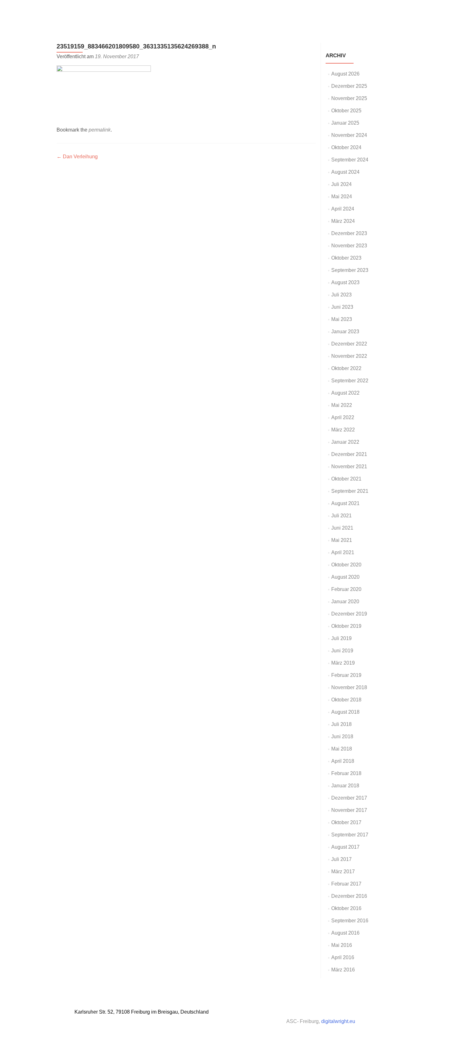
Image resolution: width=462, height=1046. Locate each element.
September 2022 (349, 380)
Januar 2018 (345, 785)
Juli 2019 (341, 638)
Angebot (164, 11)
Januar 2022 (345, 442)
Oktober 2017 (346, 822)
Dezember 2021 (349, 454)
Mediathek (367, 11)
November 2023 (349, 245)
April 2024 (342, 208)
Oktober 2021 (346, 478)
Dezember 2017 (349, 798)
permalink (100, 129)
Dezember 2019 (349, 613)
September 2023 (349, 270)
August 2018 (345, 712)
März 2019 (343, 663)
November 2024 (349, 135)
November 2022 (349, 356)
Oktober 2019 (346, 626)
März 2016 (343, 969)
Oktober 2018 (346, 699)
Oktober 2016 (346, 908)
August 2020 (345, 577)
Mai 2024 (341, 196)
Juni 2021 (342, 528)
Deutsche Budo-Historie (323, 11)
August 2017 (345, 847)
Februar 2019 (346, 675)
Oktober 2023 (346, 258)
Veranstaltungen (238, 11)
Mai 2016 (341, 945)
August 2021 (345, 503)
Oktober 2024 (346, 147)
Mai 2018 (341, 748)
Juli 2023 (341, 294)
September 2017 (349, 834)
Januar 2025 (345, 123)
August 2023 (345, 282)
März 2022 (343, 429)
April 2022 (342, 417)
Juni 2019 (342, 650)
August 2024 (345, 172)
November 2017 (349, 810)
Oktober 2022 (346, 368)
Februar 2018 (346, 773)
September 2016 (349, 920)
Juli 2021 (341, 515)
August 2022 (345, 393)
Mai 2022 (341, 405)
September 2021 (349, 491)
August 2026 (345, 73)
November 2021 (349, 466)
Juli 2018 (341, 724)
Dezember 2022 (349, 343)
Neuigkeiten (276, 11)
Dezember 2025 (349, 86)
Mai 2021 (341, 540)
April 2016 (342, 957)
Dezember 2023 (349, 233)
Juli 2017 (341, 859)
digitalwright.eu (338, 1021)
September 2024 (349, 159)
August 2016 (345, 933)
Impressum (398, 11)
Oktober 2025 (346, 110)
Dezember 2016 (349, 896)
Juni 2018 (342, 736)
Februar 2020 (346, 589)
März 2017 (343, 871)
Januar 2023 (345, 331)
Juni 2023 (342, 307)
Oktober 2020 (346, 564)
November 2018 (349, 687)
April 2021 (342, 552)
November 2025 (349, 98)
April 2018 (342, 761)
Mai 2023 (341, 319)
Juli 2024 (341, 184)
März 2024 (343, 221)
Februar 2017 (346, 883)
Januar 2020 (345, 601)
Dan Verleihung (77, 156)
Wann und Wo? (197, 11)
